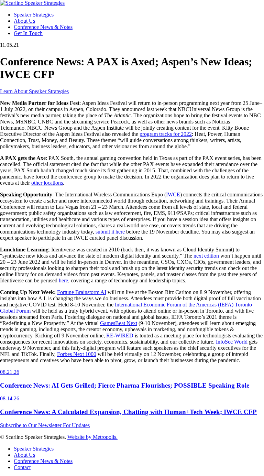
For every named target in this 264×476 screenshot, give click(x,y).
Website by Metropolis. (92, 437)
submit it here (110, 232)
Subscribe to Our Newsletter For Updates (45, 425)
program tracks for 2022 (166, 134)
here (63, 280)
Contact (22, 467)
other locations (47, 183)
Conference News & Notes (43, 27)
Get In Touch (28, 33)
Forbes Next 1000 (76, 354)
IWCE (173, 194)
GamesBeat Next (118, 323)
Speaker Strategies (34, 15)
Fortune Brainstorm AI (81, 292)
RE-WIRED (119, 335)
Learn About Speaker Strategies (34, 91)
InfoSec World (232, 342)
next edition (206, 256)
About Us (24, 21)
